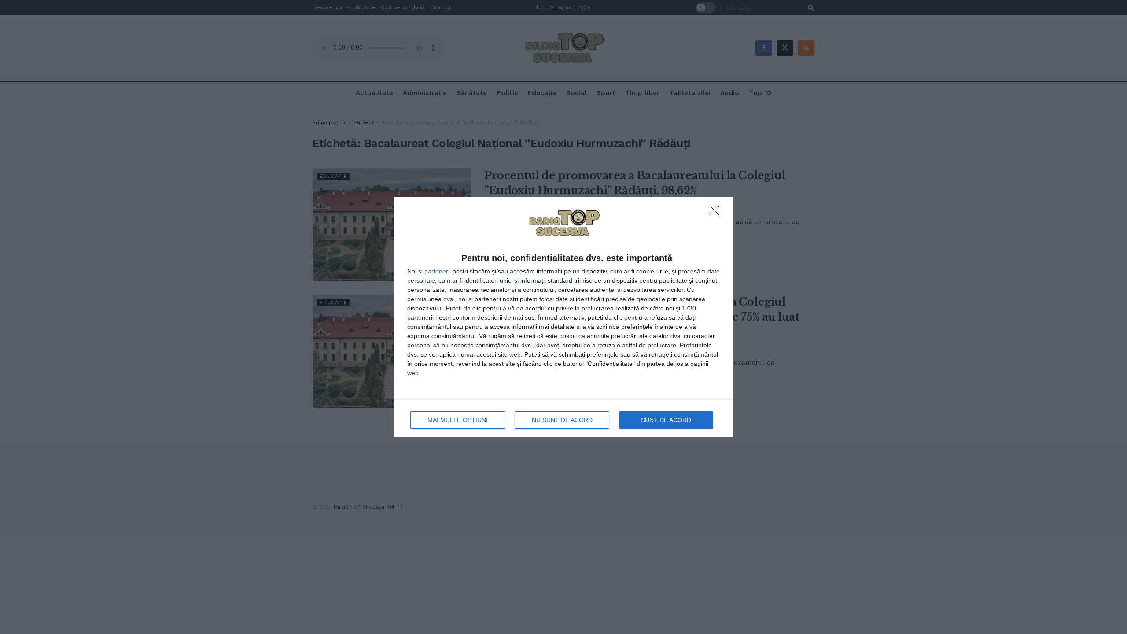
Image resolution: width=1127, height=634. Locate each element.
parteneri (436, 271)
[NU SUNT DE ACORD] (717, 213)
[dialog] (563, 317)
